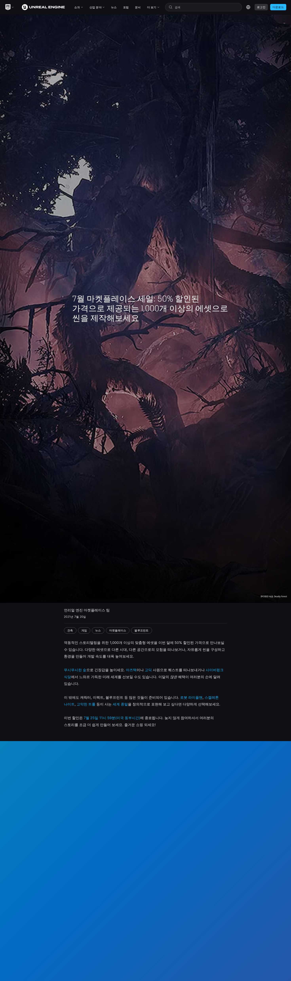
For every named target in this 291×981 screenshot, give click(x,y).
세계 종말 (120, 704)
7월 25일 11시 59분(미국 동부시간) (112, 718)
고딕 (148, 670)
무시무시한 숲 (75, 670)
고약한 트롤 (86, 704)
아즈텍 (131, 670)
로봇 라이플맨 (191, 697)
